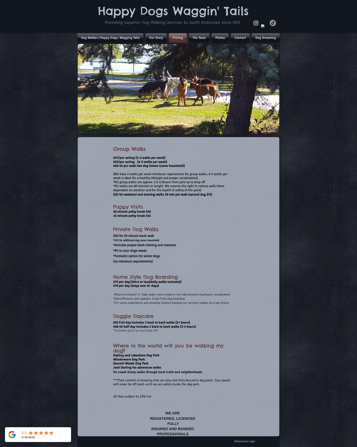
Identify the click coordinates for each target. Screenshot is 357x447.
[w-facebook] (264, 27)
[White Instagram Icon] (256, 23)
